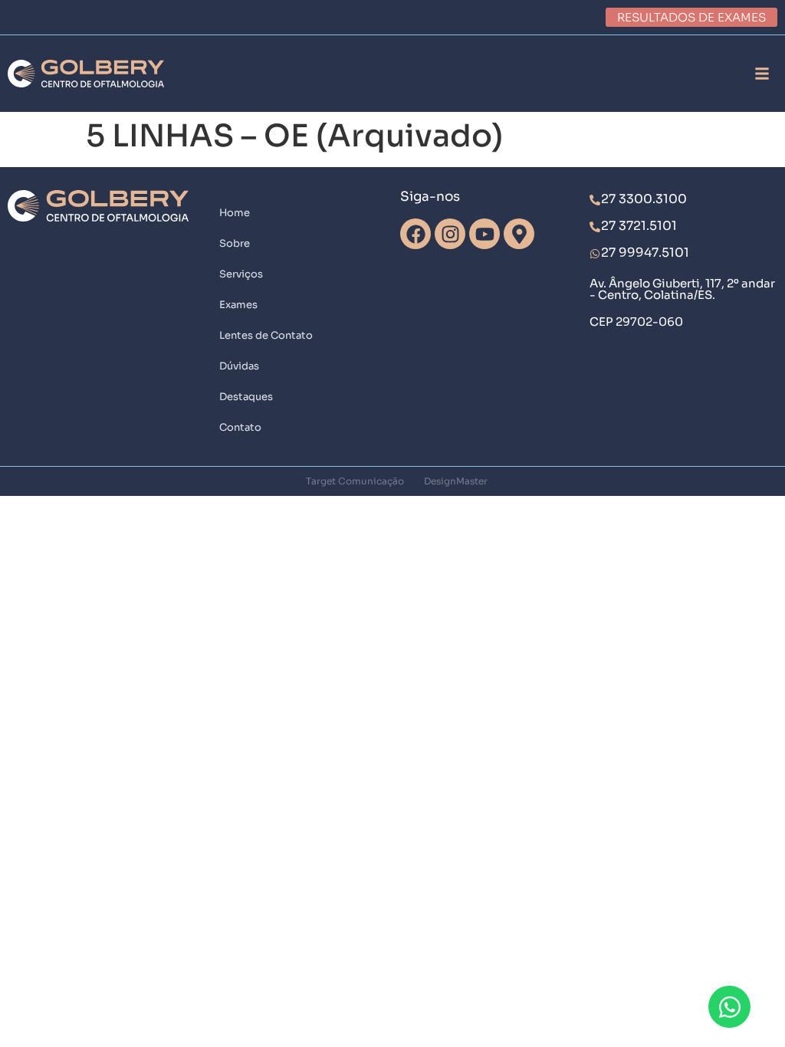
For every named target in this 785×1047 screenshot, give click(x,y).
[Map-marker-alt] (519, 233)
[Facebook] (415, 233)
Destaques (246, 396)
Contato (240, 427)
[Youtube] (484, 233)
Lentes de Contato (266, 335)
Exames (238, 304)
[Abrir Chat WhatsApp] (729, 1007)
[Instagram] (450, 233)
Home (234, 212)
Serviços (241, 274)
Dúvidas (239, 366)
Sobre (234, 243)
